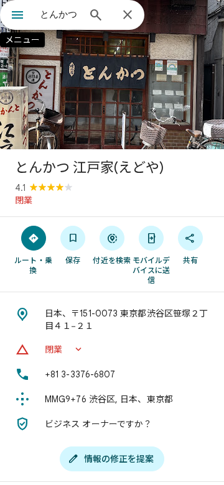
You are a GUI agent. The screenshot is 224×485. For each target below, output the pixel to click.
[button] (112, 349)
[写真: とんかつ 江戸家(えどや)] (112, 74)
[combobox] (59, 14)
